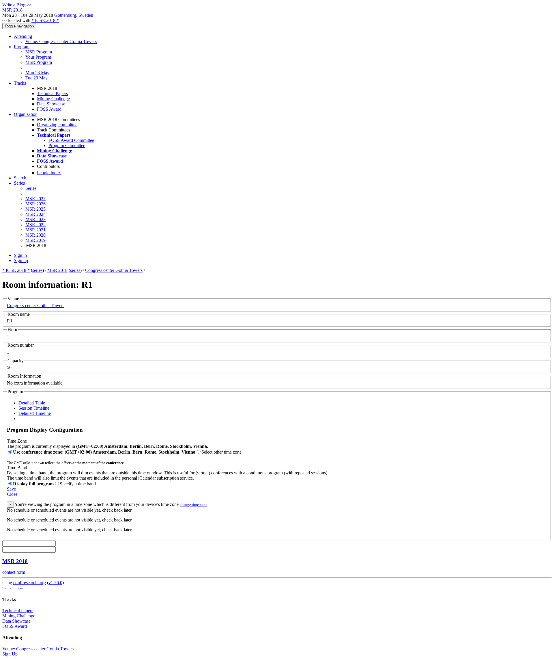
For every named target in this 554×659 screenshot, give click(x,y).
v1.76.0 (55, 582)
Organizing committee (57, 124)
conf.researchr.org (29, 582)
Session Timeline (33, 408)
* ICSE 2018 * (45, 20)
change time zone (193, 504)
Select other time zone (221, 452)
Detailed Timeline (34, 413)
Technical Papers (52, 93)
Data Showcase (51, 103)
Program (21, 46)
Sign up (21, 260)
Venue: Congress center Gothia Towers (61, 41)
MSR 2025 (35, 209)
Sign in (20, 255)
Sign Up (10, 653)
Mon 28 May (37, 72)
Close (12, 494)
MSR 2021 (35, 229)
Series (30, 188)
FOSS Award (49, 109)
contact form (13, 572)
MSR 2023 (35, 219)
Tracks (20, 83)
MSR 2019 (35, 240)
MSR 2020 (35, 235)
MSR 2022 (35, 224)
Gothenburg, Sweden (73, 15)
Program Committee (66, 145)
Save (11, 489)
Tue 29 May (36, 77)
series (37, 270)
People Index (49, 172)
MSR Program (38, 51)
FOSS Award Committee (71, 140)
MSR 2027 (35, 198)
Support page (12, 588)
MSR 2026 (35, 203)
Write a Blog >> (17, 4)
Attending (23, 36)
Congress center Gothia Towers (114, 270)
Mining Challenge (53, 98)
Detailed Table (31, 402)
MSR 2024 (35, 214)
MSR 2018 (57, 270)
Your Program (38, 57)
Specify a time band (78, 483)
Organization (26, 114)
